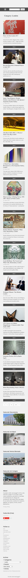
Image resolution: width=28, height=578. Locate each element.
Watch (14, 46)
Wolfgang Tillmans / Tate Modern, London (12, 293)
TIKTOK (5, 551)
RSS (4, 529)
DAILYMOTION (6, 532)
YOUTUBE (5, 530)
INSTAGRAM (6, 543)
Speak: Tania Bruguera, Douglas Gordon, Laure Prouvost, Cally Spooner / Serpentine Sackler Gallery (14, 99)
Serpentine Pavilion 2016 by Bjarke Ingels (12, 357)
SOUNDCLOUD (6, 546)
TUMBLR (5, 541)
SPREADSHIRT (6, 538)
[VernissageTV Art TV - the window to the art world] (10, 3)
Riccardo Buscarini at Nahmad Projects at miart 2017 (13, 66)
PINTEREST (6, 540)
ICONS (4, 544)
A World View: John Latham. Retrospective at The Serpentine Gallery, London (13, 165)
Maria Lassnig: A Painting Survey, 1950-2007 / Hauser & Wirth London (14, 197)
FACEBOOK (6, 535)
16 (16, 404)
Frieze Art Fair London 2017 (10, 36)
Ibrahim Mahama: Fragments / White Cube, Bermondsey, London (13, 230)
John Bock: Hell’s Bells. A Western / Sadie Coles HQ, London (13, 133)
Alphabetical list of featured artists (11, 571)
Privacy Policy (6, 506)
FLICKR (5, 536)
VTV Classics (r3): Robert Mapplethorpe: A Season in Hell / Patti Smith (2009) (13, 325)
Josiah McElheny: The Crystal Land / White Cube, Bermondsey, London (13, 261)
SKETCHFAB (6, 549)
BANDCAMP (6, 548)
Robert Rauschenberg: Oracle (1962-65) (13, 387)
